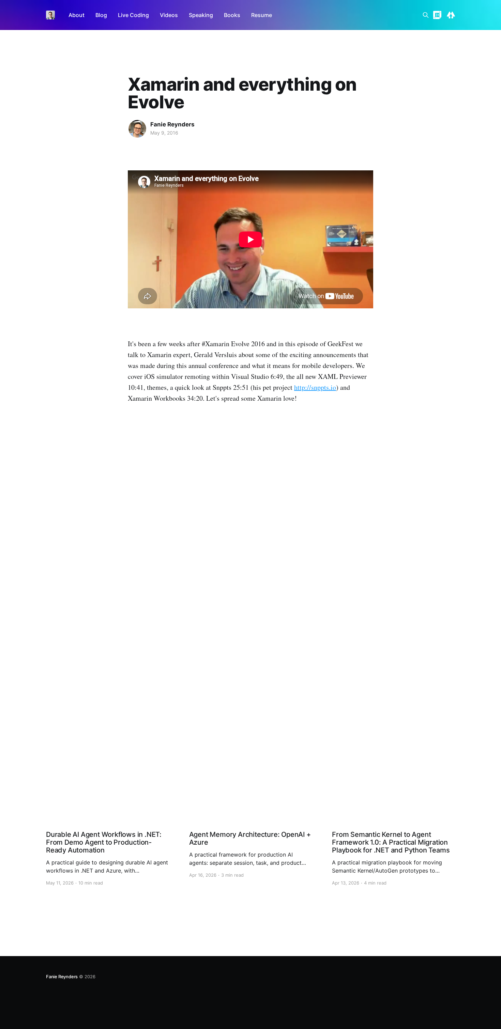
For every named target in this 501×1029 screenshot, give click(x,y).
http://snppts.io (315, 387)
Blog (101, 15)
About (77, 15)
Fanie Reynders (172, 124)
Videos (169, 15)
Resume (261, 15)
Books (232, 15)
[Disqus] (250, 519)
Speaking (201, 15)
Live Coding (133, 15)
